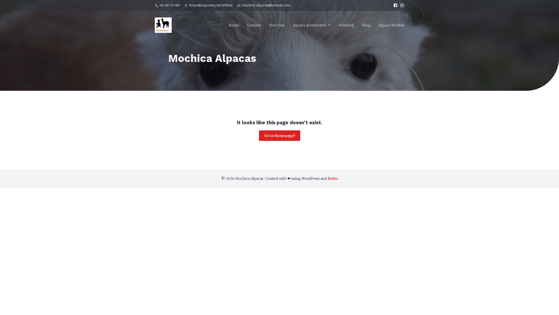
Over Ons (277, 25)
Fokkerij (346, 25)
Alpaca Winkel (391, 25)
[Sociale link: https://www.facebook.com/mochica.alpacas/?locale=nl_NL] (394, 5)
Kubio (333, 178)
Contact (254, 25)
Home (234, 25)
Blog (366, 25)
